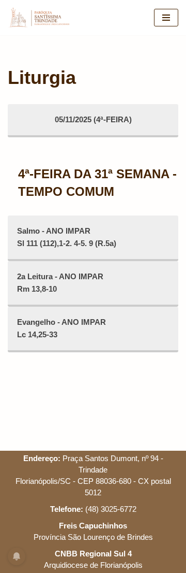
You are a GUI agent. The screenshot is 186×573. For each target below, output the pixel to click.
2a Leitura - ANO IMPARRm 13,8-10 (60, 282)
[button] (22, 33)
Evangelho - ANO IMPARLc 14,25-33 (61, 328)
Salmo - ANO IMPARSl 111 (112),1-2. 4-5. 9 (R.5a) (66, 237)
